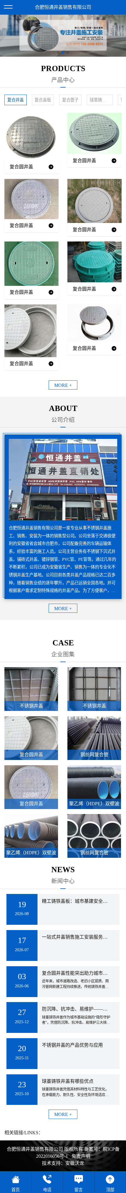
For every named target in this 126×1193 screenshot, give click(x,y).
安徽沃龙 (74, 1163)
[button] (58, 52)
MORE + (63, 385)
